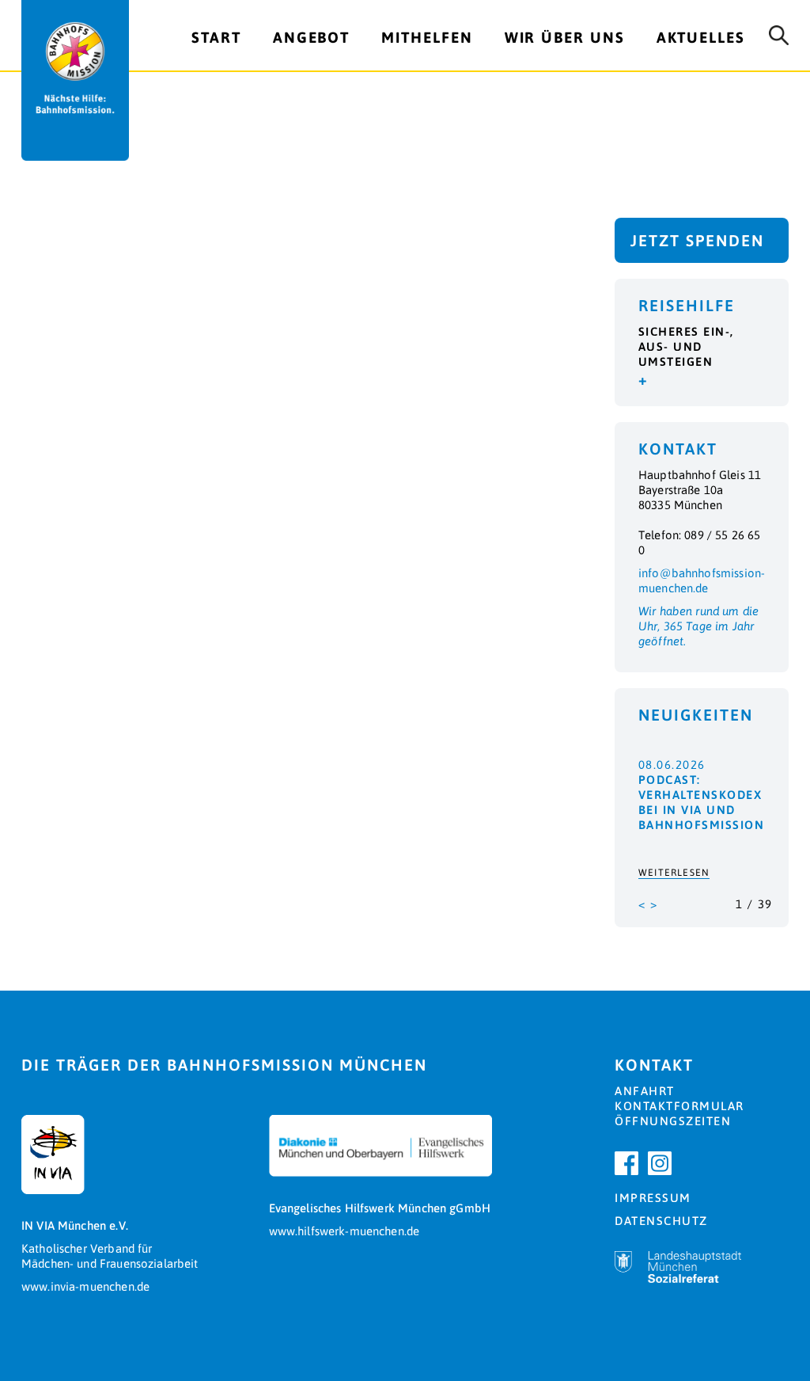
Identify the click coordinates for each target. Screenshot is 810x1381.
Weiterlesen (674, 872)
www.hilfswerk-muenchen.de (344, 1231)
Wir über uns (565, 37)
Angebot (311, 37)
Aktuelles (701, 37)
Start (216, 37)
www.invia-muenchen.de (85, 1286)
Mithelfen (426, 37)
